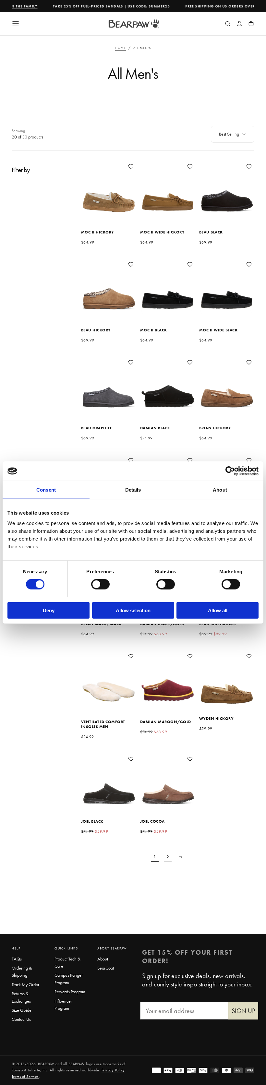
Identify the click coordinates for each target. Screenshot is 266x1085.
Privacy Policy (113, 1070)
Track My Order (25, 984)
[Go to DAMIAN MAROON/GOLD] (167, 678)
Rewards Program (69, 992)
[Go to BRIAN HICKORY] (226, 384)
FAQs (17, 959)
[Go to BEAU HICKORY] (108, 286)
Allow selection (133, 610)
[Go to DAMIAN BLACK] (167, 384)
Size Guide (21, 1010)
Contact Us (21, 1019)
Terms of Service (25, 1076)
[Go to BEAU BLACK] (226, 188)
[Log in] (239, 24)
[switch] (100, 584)
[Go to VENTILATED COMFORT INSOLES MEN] (108, 678)
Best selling (229, 134)
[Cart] (251, 24)
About (102, 959)
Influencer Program (63, 1004)
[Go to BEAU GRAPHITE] (108, 384)
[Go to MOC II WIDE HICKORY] (167, 188)
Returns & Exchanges (21, 997)
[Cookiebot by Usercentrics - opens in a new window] (230, 471)
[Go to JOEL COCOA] (167, 781)
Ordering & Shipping (22, 971)
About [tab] (220, 490)
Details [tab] (133, 490)
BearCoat (105, 968)
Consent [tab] (46, 490)
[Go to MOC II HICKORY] (108, 188)
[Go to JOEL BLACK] (108, 781)
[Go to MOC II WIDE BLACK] (226, 286)
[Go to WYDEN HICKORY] (226, 678)
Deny (48, 610)
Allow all (217, 610)
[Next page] (181, 856)
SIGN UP (243, 1011)
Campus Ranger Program (68, 978)
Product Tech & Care (67, 962)
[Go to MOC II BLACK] (167, 286)
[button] (15, 24)
